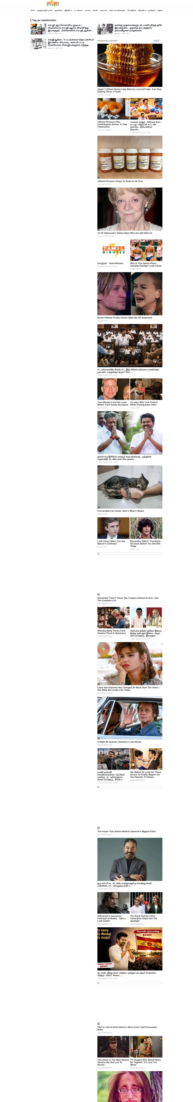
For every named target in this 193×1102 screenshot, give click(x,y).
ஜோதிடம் (142, 10)
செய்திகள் (131, 10)
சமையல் (103, 10)
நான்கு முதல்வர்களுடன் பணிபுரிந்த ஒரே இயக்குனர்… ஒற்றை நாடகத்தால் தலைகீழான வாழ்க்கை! (138, 28)
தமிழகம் (151, 10)
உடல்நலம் (78, 10)
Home (33, 10)
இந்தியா (68, 10)
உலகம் (88, 10)
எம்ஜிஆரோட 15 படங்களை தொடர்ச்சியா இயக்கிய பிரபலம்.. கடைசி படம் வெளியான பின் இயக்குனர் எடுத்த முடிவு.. (71, 43)
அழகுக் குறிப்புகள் (44, 10)
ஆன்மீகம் (59, 10)
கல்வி (95, 10)
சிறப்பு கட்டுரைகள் (117, 10)
